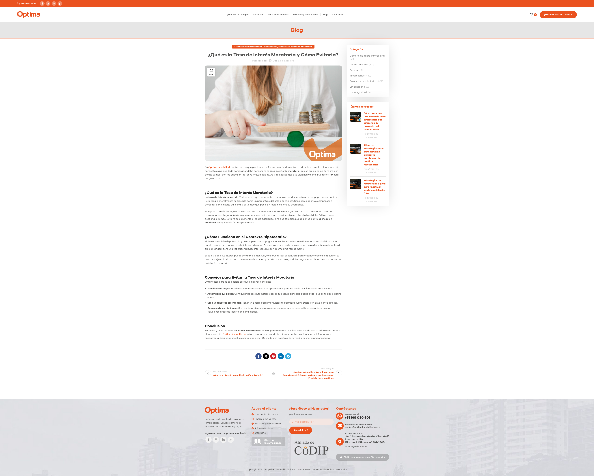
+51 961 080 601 (357, 417)
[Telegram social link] (288, 356)
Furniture (355, 70)
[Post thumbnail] (355, 125)
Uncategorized (358, 92)
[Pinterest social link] (273, 356)
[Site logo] (28, 14)
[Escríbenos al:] (339, 416)
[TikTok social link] (60, 3)
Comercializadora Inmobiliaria (248, 46)
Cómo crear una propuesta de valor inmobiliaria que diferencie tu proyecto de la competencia (375, 121)
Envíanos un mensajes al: (358, 424)
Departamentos (270, 46)
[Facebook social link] (42, 3)
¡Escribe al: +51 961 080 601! (558, 14)
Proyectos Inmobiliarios (301, 46)
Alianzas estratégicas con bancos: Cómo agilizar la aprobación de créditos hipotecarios (373, 155)
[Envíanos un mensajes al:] (340, 426)
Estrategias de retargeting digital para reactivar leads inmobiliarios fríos (374, 187)
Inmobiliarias (284, 46)
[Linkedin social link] (54, 3)
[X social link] (266, 356)
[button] (362, 457)
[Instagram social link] (48, 3)
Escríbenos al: (352, 414)
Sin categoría (357, 86)
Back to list (273, 373)
